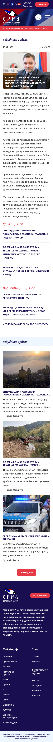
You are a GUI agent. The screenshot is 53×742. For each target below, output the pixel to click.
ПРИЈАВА (42, 4)
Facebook (36, 690)
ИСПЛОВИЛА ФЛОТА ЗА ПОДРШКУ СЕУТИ (25, 324)
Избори (6, 666)
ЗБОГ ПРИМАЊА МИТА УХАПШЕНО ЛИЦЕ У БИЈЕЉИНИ (26, 537)
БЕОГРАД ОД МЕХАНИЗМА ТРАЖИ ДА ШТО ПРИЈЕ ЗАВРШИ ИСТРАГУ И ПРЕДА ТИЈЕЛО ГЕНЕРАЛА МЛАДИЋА (24, 311)
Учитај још (26, 572)
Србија (6, 684)
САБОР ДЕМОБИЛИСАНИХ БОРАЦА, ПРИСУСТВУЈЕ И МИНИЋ (22, 296)
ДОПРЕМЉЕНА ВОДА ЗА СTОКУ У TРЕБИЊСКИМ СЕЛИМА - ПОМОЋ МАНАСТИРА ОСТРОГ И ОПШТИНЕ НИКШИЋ (21, 252)
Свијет (6, 699)
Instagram (37, 685)
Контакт (36, 661)
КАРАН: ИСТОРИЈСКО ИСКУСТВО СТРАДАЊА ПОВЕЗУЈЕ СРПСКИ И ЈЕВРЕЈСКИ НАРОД (26, 271)
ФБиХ (5, 679)
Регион (6, 694)
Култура (7, 710)
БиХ (4, 689)
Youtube (36, 695)
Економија (8, 705)
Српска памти (10, 661)
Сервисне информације (10, 716)
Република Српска (8, 673)
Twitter (35, 680)
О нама (35, 656)
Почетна (7, 656)
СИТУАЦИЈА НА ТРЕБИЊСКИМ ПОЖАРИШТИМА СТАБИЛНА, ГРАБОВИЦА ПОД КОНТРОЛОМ (25, 234)
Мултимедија (10, 722)
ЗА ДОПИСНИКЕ (40, 595)
